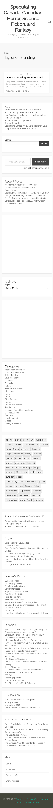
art (31, 440)
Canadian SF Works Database (17, 638)
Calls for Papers (12, 378)
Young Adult (26, 500)
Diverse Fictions (12, 546)
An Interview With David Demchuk (20, 187)
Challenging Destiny (13, 583)
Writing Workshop (13, 423)
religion (9, 486)
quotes (41, 481)
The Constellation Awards (16, 735)
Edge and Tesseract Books (16, 592)
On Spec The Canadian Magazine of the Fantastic (26, 605)
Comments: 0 (23, 91)
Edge (8, 454)
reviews (19, 486)
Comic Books (12, 449)
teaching (37, 491)
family (28, 454)
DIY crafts (9, 380)
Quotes (11, 91)
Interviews (9, 391)
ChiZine (44, 444)
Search (8, 140)
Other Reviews (11, 399)
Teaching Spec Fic (13, 678)
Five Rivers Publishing (14, 594)
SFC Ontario (10, 675)
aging (18, 440)
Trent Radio (23, 495)
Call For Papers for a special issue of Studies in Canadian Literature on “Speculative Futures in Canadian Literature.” (25, 201)
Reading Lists (10, 407)
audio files (41, 440)
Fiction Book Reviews (14, 388)
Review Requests (12, 123)
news (39, 472)
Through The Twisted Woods (18, 564)
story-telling (11, 491)
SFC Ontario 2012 (12, 705)
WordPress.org (12, 781)
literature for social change (19, 467)
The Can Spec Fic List (14, 680)
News (7, 394)
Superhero (25, 491)
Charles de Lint (31, 444)
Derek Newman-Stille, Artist (17, 543)
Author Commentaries (14, 372)
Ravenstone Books (13, 608)
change (17, 444)
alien (25, 440)
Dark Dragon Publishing (15, 586)
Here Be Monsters (13, 597)
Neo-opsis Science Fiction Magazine (21, 602)
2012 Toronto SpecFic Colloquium (20, 700)
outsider (10, 477)
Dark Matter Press (12, 589)
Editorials (9, 383)
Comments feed (13, 775)
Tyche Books (10, 610)
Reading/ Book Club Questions (19, 410)
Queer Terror (10, 190)
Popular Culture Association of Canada (22, 526)
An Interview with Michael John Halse (21, 185)
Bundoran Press (12, 581)
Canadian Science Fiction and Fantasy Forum (24, 635)
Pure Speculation (12, 702)
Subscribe (40, 161)
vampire (36, 495)
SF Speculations (12, 413)
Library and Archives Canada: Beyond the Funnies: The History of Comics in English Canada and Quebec (26, 643)
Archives (9, 285)
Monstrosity (21, 472)
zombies (38, 500)
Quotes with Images (13, 405)
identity (9, 463)
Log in (8, 764)
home (18, 458)
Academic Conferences (15, 370)
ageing (9, 440)
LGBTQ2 (31, 463)
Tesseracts (11, 495)
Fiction (8, 386)
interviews (20, 463)
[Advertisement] (26, 244)
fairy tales (18, 454)
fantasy (37, 454)
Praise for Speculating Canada (18, 120)
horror (26, 458)
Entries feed (11, 769)
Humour (36, 458)
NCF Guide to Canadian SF (16, 659)
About (7, 107)
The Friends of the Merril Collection (20, 683)
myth (32, 472)
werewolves (11, 500)
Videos (8, 421)
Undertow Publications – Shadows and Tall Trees (26, 613)
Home (7, 53)
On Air (7, 396)
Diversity (36, 449)
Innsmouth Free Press (14, 600)
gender (9, 458)
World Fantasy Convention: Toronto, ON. (22, 708)
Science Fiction (32, 486)
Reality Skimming (12, 667)
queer (19, 477)
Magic (37, 467)
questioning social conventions (21, 481)
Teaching (9, 415)
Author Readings (12, 375)
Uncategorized (11, 418)
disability (25, 449)
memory (10, 472)
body (8, 444)
